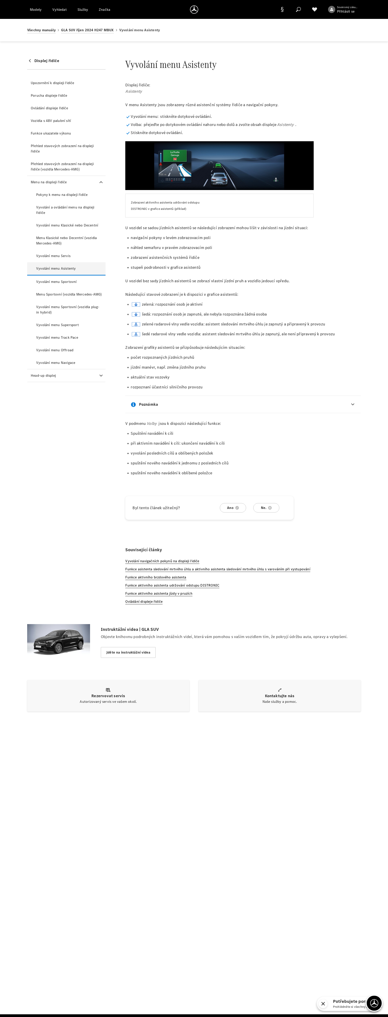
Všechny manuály (41, 30)
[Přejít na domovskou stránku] (194, 9)
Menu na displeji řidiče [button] (49, 182)
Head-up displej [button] (43, 375)
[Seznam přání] (314, 9)
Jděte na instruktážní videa (128, 652)
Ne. (264, 507)
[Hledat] (298, 9)
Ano (230, 507)
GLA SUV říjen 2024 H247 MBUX (87, 30)
